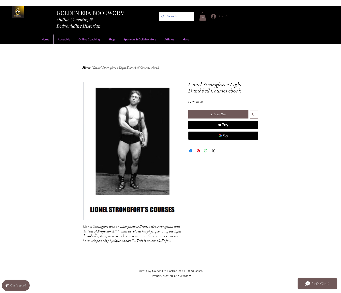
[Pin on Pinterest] (198, 150)
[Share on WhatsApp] (205, 150)
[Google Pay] (223, 136)
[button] (202, 16)
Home (87, 68)
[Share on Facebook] (190, 150)
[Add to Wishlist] (254, 114)
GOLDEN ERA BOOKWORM (91, 12)
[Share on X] (213, 150)
